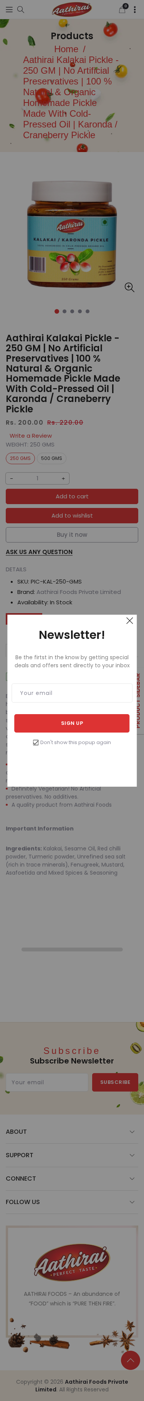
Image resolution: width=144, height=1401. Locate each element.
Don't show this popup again (75, 742)
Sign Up (72, 723)
